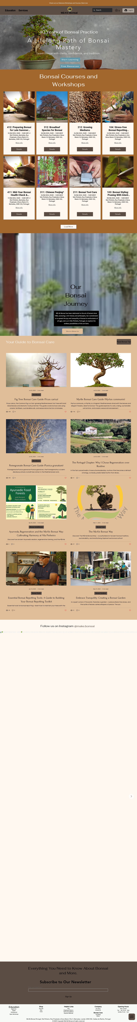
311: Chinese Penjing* (52, 192)
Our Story (98, 1008)
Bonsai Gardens (101, 593)
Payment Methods (68, 1013)
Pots (41, 1010)
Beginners (14, 1009)
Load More (68, 227)
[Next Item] (131, 796)
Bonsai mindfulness (36, 527)
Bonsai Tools (36, 593)
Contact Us (98, 1010)
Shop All (41, 1008)
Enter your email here (35, 987)
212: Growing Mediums (85, 129)
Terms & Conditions (68, 1011)
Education (14, 1007)
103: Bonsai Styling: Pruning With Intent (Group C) (118, 194)
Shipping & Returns (68, 1010)
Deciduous (36, 395)
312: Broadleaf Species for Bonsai (52, 129)
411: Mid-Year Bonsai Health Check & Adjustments (19, 194)
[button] (118, 10)
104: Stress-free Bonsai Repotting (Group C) (118, 129)
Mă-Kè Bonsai (68, 1021)
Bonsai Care (101, 527)
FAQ (68, 1008)
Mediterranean (101, 395)
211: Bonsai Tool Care (85, 192)
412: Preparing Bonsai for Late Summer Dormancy (19, 129)
